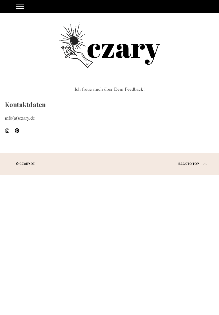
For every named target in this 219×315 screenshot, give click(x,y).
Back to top (188, 164)
